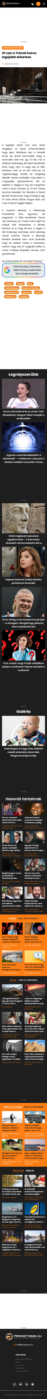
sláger (34, 945)
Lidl (26, 1225)
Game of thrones (31, 288)
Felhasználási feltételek (24, 1359)
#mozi (4, 854)
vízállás (5, 1227)
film (26, 854)
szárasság (28, 1164)
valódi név (13, 945)
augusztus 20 (14, 1253)
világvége (28, 1007)
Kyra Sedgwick (16, 856)
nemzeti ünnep (7, 1255)
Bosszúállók (29, 826)
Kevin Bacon (11, 854)
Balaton (4, 1134)
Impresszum (20, 1365)
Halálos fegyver (7, 911)
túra (3, 1007)
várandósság (11, 1037)
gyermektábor (11, 1161)
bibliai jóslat (36, 1007)
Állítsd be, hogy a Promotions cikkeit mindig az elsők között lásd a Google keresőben (27, 270)
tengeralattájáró (14, 1134)
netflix (41, 911)
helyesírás (31, 973)
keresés (14, 1197)
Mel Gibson (6, 909)
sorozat (41, 881)
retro (29, 945)
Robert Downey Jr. (37, 828)
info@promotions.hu (24, 1344)
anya (4, 1037)
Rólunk (18, 1362)
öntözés (32, 1255)
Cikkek (20, 284)
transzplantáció (7, 1035)
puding (31, 1227)
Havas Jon (10, 296)
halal (13, 1062)
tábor (19, 1161)
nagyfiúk (35, 911)
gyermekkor (36, 1035)
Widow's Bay (29, 881)
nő (18, 1035)
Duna (4, 1197)
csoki (26, 1227)
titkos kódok (34, 1134)
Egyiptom (28, 1062)
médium (18, 1062)
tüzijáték (5, 1253)
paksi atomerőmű (12, 1225)
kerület (15, 973)
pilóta (42, 1134)
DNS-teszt (28, 1035)
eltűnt (8, 1197)
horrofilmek (6, 856)
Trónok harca (12, 288)
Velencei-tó (29, 1161)
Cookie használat (22, 1371)
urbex (4, 1161)
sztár (7, 945)
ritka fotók (28, 1064)
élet (9, 1062)
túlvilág (4, 1062)
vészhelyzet (29, 1136)
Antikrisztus (29, 1009)
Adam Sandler (30, 909)
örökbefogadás (30, 1037)
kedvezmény (34, 1199)
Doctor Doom (32, 854)
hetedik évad (12, 292)
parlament (16, 1255)
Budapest (8, 973)
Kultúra (9, 284)
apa (11, 1007)
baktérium (38, 1227)
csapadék (12, 1227)
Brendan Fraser (16, 826)
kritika (36, 881)
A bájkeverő (6, 826)
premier (18, 881)
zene (38, 945)
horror (7, 881)
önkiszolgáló (29, 1197)
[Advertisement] (23, 483)
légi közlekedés (38, 1136)
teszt (38, 973)
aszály (35, 1161)
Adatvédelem (20, 1368)
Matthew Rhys (29, 884)
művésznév (6, 947)
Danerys (24, 296)
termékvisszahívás (34, 1225)
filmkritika (5, 884)
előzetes (26, 292)
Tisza (41, 1255)
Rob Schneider (31, 910)
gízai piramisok (37, 1062)
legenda (5, 1136)
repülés (27, 1134)
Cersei (38, 292)
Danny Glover (15, 909)
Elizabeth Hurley (7, 828)
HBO (30, 284)
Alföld (27, 1255)
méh (15, 1035)
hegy (7, 1007)
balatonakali (6, 1164)
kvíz (3, 945)
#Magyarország (30, 1253)
